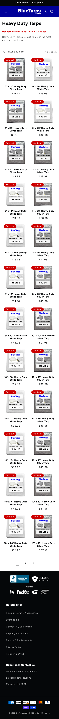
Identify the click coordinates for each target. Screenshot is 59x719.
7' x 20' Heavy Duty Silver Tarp (43, 212)
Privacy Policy (13, 647)
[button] (6, 11)
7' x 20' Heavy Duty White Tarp (16, 254)
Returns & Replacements (19, 640)
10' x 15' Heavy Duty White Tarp (15, 461)
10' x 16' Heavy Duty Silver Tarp (43, 461)
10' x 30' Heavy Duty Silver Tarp (43, 544)
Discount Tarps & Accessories (22, 613)
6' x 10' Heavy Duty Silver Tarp (15, 87)
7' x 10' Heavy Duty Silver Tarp (43, 170)
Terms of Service (15, 653)
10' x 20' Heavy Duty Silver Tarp (43, 503)
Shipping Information (17, 633)
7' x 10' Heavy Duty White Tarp (15, 212)
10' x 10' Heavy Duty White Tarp (15, 378)
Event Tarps (12, 619)
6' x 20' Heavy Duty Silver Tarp (16, 129)
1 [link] (17, 563)
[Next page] (41, 563)
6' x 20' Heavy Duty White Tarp (43, 129)
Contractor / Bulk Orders (19, 626)
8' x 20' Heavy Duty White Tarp (16, 337)
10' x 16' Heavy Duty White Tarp (15, 503)
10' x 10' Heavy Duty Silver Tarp (43, 337)
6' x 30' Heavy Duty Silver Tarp (16, 170)
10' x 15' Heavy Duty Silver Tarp (43, 420)
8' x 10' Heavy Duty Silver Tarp (43, 254)
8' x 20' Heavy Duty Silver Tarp (43, 295)
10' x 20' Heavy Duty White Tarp (15, 544)
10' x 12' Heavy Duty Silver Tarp (43, 378)
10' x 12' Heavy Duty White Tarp (15, 420)
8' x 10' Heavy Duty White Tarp (15, 295)
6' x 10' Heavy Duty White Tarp (43, 87)
